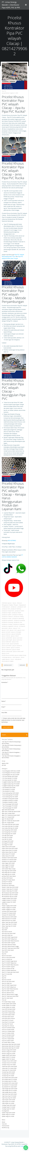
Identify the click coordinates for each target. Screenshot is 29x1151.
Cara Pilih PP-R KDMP (7, 837)
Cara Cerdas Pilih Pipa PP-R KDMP (10, 826)
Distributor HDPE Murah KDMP (9, 857)
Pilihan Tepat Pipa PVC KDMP (9, 926)
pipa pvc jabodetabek (7, 638)
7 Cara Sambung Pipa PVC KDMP (10, 796)
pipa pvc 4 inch (21, 630)
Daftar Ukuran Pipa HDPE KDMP (10, 848)
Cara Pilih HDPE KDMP (7, 835)
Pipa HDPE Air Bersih (7, 931)
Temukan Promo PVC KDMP (9, 1064)
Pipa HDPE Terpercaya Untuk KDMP (10, 948)
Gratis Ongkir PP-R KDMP (8, 865)
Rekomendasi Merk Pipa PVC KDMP (10, 1048)
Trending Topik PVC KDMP (8, 1109)
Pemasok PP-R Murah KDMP (9, 913)
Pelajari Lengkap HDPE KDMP (9, 905)
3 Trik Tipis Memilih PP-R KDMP (9, 778)
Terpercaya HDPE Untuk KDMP (9, 1066)
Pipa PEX (4, 954)
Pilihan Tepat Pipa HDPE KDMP (9, 922)
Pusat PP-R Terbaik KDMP (8, 1031)
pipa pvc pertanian (14, 643)
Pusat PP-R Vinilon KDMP (8, 1033)
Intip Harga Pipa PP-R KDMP (9, 872)
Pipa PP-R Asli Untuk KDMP (8, 957)
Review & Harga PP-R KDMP (9, 1051)
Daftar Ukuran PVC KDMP (8, 856)
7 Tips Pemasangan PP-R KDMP (9, 806)
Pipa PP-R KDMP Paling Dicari (9, 963)
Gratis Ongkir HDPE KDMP (8, 863)
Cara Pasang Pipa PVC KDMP (9, 833)
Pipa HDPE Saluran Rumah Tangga (10, 946)
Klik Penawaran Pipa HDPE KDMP (10, 893)
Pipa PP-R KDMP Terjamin (8, 966)
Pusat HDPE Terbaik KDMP (8, 1013)
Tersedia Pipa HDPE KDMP (8, 1072)
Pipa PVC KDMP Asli (7, 983)
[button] (25, 1147)
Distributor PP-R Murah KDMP (9, 859)
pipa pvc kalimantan (6, 641)
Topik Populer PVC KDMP (8, 1103)
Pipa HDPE (4, 929)
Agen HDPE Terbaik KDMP (8, 813)
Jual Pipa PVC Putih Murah (8, 885)
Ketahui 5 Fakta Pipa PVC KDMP (9, 891)
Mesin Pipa (4, 904)
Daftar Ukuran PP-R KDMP (8, 854)
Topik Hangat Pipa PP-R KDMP (9, 1090)
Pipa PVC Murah (5, 643)
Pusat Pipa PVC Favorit (7, 1024)
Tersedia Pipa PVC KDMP (8, 1075)
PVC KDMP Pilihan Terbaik (8, 1042)
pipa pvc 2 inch (5, 630)
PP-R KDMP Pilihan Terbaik (8, 1002)
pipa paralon (5, 628)
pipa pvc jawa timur (17, 640)
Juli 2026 (4, 765)
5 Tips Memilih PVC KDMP (8, 791)
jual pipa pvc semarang (7, 622)
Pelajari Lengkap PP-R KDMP (9, 907)
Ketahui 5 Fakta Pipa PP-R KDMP (10, 889)
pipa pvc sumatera (15, 647)
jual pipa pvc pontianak (19, 620)
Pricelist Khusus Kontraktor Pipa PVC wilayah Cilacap (14, 655)
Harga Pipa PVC (22, 605)
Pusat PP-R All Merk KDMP (8, 1027)
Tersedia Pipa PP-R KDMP (8, 1074)
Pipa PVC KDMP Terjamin (8, 990)
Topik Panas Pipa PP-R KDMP (9, 1096)
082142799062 (12, 540)
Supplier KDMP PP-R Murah (8, 1057)
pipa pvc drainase (6, 636)
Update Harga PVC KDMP (8, 1116)
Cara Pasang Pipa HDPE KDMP (9, 830)
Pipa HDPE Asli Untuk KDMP (9, 933)
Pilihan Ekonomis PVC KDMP (9, 920)
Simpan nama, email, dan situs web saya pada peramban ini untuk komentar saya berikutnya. (13, 720)
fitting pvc (16, 605)
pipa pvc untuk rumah (18, 651)
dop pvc (14, 603)
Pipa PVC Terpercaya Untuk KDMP (10, 996)
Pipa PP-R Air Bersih (7, 955)
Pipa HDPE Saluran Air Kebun (9, 944)
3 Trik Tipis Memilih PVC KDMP (9, 780)
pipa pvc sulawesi (6, 647)
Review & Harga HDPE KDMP (9, 1050)
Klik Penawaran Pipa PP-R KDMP (10, 894)
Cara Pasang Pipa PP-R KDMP (9, 832)
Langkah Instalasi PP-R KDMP (9, 900)
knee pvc (16, 626)
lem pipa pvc (22, 626)
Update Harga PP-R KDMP (8, 1114)
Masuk (3, 1122)
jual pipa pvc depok (16, 612)
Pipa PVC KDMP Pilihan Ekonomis (10, 989)
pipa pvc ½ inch (5, 653)
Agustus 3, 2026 (14, 93)
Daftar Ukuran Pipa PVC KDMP (9, 852)
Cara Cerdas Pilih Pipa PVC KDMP (10, 828)
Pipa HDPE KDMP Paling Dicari (9, 939)
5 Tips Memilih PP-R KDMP (8, 789)
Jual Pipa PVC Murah (7, 883)
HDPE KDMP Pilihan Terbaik (8, 869)
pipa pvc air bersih (6, 632)
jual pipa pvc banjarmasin (8, 610)
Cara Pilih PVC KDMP (7, 839)
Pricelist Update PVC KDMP (8, 1007)
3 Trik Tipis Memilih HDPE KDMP (10, 776)
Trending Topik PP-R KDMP (8, 1107)
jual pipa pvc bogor (6, 612)
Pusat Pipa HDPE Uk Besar (8, 1018)
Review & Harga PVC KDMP (8, 1053)
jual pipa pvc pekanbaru (7, 620)
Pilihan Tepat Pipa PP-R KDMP (9, 924)
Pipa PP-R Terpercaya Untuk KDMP (10, 972)
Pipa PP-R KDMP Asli (7, 959)
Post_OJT (4, 1000)
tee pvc (12, 659)
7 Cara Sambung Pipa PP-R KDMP (10, 795)
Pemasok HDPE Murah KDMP (9, 911)
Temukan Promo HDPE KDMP (9, 1061)
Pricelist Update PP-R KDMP (8, 1005)
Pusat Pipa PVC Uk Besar (8, 1026)
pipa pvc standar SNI (17, 645)
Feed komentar (5, 1125)
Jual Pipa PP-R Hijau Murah (8, 880)
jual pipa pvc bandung (15, 609)
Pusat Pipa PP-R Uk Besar (8, 1022)
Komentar (4, 682)
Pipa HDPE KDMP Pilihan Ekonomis (10, 941)
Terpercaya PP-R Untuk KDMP (9, 1068)
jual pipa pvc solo (18, 622)
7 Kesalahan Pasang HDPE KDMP (10, 798)
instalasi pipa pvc (6, 607)
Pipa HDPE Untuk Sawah (8, 950)
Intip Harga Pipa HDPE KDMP (9, 870)
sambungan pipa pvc (7, 657)
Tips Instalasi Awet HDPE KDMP (9, 1077)
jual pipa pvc (14, 607)
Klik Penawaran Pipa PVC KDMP (9, 896)
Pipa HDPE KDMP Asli (7, 935)
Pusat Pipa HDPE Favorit (8, 1016)
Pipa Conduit (5, 928)
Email (3, 707)
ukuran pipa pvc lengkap (7, 661)
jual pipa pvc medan (6, 618)
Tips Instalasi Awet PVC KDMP (9, 1081)
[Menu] (26, 5)
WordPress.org (5, 1127)
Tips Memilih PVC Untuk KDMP (9, 1087)
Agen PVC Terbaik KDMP (8, 822)
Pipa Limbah (5, 952)
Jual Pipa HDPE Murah (7, 878)
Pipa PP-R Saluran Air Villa (8, 968)
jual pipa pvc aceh (21, 607)
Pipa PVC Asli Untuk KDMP (8, 981)
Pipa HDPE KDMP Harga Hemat (9, 937)
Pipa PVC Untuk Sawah (7, 998)
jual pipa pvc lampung (17, 614)
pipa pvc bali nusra (6, 634)
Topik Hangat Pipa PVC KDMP (9, 1092)
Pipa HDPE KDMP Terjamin (8, 942)
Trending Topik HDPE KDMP (9, 1105)
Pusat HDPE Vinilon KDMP (8, 1014)
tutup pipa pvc (18, 659)
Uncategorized (5, 1111)
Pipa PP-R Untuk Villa (7, 974)
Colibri (22, 1146)
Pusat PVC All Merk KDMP (8, 1035)
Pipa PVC (4, 91)
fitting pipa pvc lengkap (7, 605)
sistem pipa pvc (16, 657)
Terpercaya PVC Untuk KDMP (9, 1070)
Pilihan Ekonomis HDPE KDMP (9, 917)
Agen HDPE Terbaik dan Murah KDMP (11, 811)
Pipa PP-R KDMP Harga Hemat (9, 961)
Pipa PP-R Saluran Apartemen (9, 970)
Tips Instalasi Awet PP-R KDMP (9, 1079)
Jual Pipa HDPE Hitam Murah (9, 876)
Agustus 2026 (5, 763)
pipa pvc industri (15, 636)
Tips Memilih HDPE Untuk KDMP (10, 1083)
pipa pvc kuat (15, 641)
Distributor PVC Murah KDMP (9, 861)
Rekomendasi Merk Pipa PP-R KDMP (11, 1046)
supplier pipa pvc (6, 659)
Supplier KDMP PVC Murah (8, 1059)
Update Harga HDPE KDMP (8, 1112)
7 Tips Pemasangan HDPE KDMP (10, 804)
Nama (3, 701)
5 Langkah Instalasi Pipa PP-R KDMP (11, 784)
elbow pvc (19, 603)
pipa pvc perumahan (7, 645)
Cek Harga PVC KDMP (7, 844)
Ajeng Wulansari (6, 93)
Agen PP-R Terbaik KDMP (8, 817)
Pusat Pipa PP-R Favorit (7, 1020)
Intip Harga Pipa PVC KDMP (8, 874)
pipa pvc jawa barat (17, 638)
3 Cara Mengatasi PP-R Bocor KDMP (11, 772)
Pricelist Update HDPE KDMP (9, 1003)
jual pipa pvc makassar (7, 616)
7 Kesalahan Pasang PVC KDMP (9, 802)
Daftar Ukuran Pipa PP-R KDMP (9, 850)
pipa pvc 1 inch (16, 628)
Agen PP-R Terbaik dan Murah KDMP (11, 815)
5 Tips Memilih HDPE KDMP (8, 787)
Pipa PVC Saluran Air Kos (8, 992)
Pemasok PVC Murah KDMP (8, 915)
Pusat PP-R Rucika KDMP (8, 1029)
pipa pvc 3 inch (13, 630)
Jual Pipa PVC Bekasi (19, 610)
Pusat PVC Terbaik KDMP (8, 1038)
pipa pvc (10, 628)
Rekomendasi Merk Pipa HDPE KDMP (11, 1044)
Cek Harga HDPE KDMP (7, 841)
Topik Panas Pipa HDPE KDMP (9, 1094)
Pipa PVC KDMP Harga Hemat (9, 985)
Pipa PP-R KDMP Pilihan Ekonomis (10, 965)
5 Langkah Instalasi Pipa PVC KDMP (10, 785)
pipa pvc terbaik (16, 649)
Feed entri (4, 1124)
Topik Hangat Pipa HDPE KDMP (9, 1088)
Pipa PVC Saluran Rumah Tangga (10, 994)
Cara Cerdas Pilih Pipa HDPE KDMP (10, 824)
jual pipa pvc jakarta (6, 614)
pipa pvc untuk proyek (7, 651)
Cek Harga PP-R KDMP (7, 843)
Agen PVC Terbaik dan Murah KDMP (10, 820)
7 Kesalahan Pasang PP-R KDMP (10, 800)
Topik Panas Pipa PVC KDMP (9, 1098)
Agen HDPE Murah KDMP (8, 809)
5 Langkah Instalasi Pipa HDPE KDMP (11, 782)
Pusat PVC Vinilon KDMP (8, 1040)
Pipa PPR (4, 976)
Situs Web (4, 712)
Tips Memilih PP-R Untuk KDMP (9, 1085)
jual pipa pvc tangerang (18, 624)
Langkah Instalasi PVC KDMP (9, 902)
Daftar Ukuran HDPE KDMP (8, 846)
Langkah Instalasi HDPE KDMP (9, 898)
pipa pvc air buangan (16, 632)
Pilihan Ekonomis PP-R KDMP (9, 918)
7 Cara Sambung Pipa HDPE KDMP (10, 793)
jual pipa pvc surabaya (7, 624)
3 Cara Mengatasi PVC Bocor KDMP (10, 774)
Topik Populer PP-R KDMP (8, 1101)
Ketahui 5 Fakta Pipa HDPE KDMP (10, 887)
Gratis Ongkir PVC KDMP (8, 867)
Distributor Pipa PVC (7, 603)
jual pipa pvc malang (18, 616)
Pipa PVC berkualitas (16, 634)
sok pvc (22, 657)
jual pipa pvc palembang (18, 618)
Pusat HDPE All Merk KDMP (8, 1009)
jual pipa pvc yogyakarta (7, 626)
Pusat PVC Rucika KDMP (8, 1037)
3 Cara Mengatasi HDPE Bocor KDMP (11, 771)
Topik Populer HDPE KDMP (8, 1099)
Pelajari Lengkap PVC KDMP (8, 909)
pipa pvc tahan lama (7, 649)
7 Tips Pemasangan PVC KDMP (9, 808)
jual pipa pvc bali (6, 609)
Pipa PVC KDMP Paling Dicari (9, 987)
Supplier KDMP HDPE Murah (9, 1055)
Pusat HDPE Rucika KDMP (8, 1011)
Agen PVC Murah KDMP (7, 819)
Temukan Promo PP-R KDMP (9, 1063)
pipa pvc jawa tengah (7, 640)
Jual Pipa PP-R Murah (7, 881)
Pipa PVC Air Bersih (6, 979)
